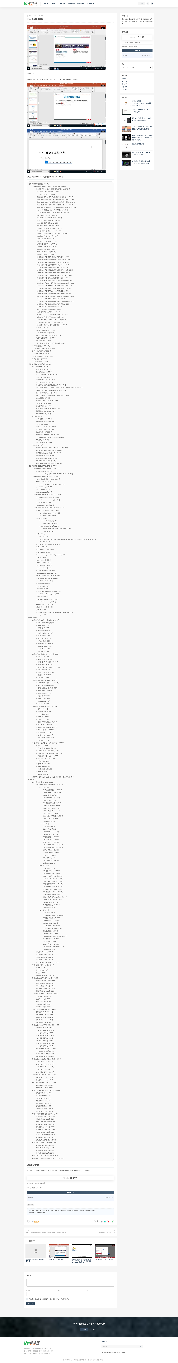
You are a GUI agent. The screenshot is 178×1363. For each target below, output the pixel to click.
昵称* (28, 1290)
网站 (88, 1290)
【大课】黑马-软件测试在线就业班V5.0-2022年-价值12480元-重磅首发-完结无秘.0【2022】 (81, 1261)
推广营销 (62, 3)
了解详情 (94, 1329)
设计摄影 (72, 3)
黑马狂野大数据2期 (138, 144)
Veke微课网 (31, 1212)
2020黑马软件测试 (40, 1212)
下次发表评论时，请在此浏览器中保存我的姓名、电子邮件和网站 (49, 1299)
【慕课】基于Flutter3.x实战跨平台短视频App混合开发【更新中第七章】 (46, 1232)
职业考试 (81, 3)
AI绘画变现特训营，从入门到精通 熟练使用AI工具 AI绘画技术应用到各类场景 (142, 138)
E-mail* (59, 1290)
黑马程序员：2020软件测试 (56, 1259)
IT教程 (53, 3)
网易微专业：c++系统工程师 (107, 1232)
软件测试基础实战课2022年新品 (104, 1259)
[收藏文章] (101, 1221)
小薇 (32, 1221)
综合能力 (124, 84)
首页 (46, 3)
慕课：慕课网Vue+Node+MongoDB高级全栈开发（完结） (142, 103)
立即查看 (84, 1329)
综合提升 (91, 3)
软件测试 (30, 1205)
